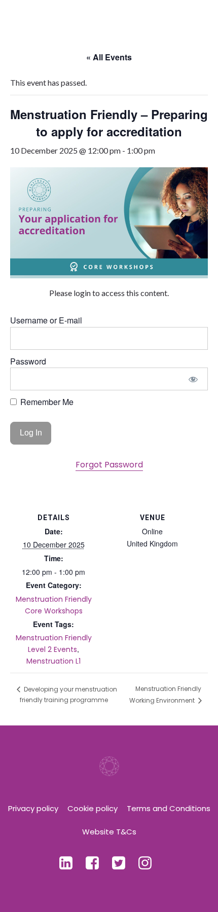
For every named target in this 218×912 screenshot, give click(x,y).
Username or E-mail (46, 320)
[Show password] (193, 379)
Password (28, 361)
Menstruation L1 (53, 661)
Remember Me (46, 402)
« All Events (109, 57)
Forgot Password (109, 464)
